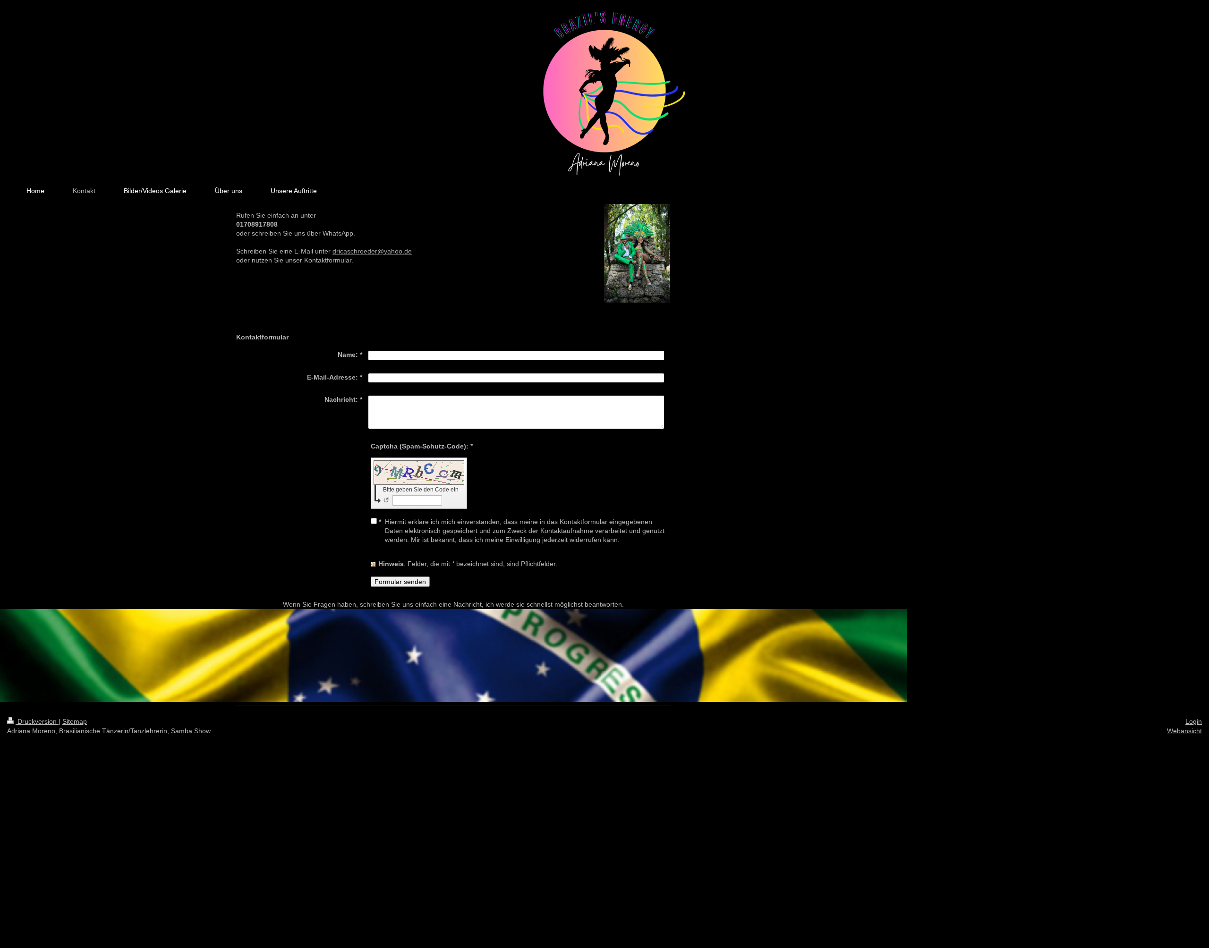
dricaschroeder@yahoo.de (372, 251)
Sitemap (74, 721)
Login (1193, 721)
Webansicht (1184, 731)
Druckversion (37, 721)
